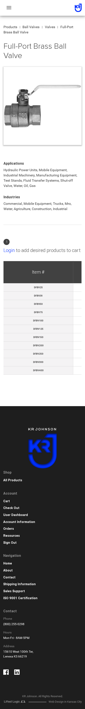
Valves (50, 27)
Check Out (11, 508)
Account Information (19, 522)
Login (9, 250)
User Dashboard (15, 515)
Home (7, 563)
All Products (12, 480)
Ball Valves (30, 27)
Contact (9, 577)
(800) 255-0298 (13, 624)
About (8, 570)
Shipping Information (19, 584)
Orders (8, 529)
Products (10, 27)
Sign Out (10, 543)
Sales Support (14, 591)
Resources (11, 536)
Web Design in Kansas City (65, 701)
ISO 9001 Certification (20, 598)
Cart (6, 501)
